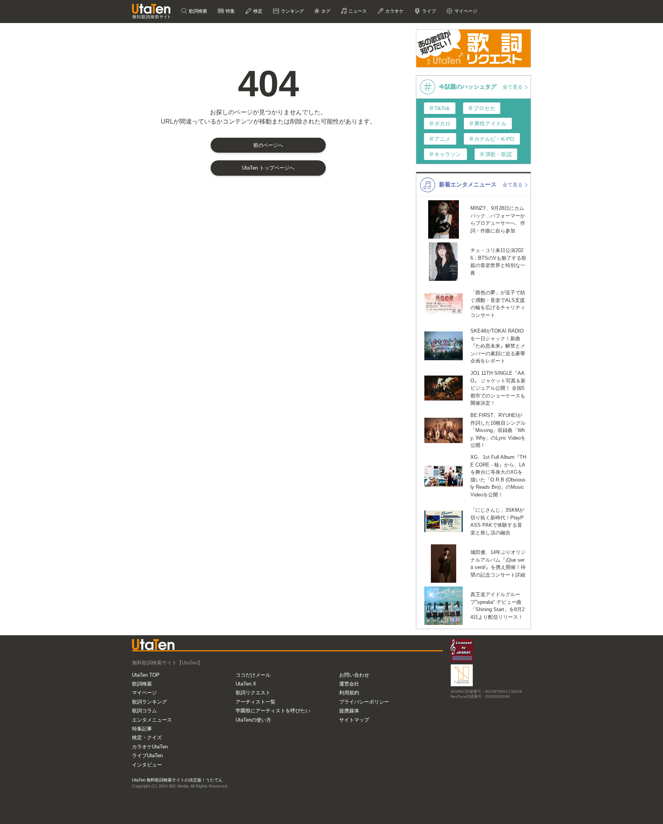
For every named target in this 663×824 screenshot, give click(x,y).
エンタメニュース (152, 720)
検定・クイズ (147, 737)
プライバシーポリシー (364, 702)
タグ (325, 11)
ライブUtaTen (147, 755)
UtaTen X (246, 684)
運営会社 (349, 684)
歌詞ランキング (149, 702)
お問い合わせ (354, 675)
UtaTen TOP (146, 675)
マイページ (144, 692)
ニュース (357, 11)
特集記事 (142, 729)
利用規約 (349, 692)
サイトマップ (354, 720)
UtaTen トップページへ (268, 168)
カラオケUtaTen (150, 747)
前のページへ (268, 145)
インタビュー (147, 765)
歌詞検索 (197, 11)
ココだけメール (253, 675)
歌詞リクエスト (253, 692)
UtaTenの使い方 (253, 720)
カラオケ (394, 11)
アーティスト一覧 (255, 702)
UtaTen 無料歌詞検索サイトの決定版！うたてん (177, 780)
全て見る (513, 87)
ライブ (428, 11)
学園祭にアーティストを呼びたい (273, 711)
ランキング (292, 11)
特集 (229, 11)
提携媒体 (349, 711)
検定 (257, 11)
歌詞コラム (144, 711)
